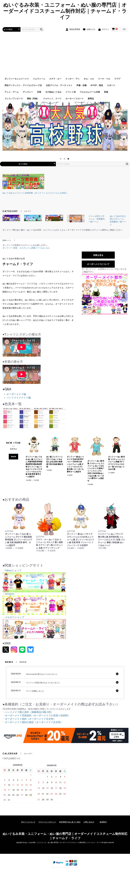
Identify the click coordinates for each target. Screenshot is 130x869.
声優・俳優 (81, 85)
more (13, 456)
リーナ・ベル (104, 79)
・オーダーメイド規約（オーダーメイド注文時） (29, 718)
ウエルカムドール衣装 (90, 92)
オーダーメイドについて (98, 264)
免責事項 (103, 822)
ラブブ (117, 79)
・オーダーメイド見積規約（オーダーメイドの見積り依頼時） (36, 715)
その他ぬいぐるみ (53, 92)
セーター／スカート (75, 98)
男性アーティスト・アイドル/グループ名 (23, 85)
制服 (106, 92)
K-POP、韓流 (97, 85)
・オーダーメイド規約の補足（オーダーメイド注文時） (33, 722)
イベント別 (71, 92)
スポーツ (111, 85)
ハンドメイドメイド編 (19, 397)
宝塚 (39, 92)
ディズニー (28, 92)
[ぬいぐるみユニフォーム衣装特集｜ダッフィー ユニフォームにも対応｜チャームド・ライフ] (23, 181)
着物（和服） (33, 98)
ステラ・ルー (55, 79)
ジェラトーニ (39, 79)
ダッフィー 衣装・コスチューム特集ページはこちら (26, 248)
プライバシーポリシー (47, 822)
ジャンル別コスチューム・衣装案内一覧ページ (96, 219)
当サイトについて (28, 822)
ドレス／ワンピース (14, 98)
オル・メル (89, 79)
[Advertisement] (65, 56)
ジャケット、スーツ (52, 98)
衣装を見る (98, 255)
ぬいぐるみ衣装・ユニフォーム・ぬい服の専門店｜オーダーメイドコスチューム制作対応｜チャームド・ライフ (65, 11)
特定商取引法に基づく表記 (69, 822)
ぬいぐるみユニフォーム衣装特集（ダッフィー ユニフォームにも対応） (35, 193)
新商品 (91, 98)
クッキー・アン (73, 79)
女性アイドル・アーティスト (59, 85)
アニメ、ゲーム (12, 92)
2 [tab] (65, 159)
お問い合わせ (89, 822)
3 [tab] (69, 159)
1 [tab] (61, 159)
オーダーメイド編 (16, 394)
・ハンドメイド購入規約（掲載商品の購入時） (28, 712)
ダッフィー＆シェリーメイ (17, 79)
